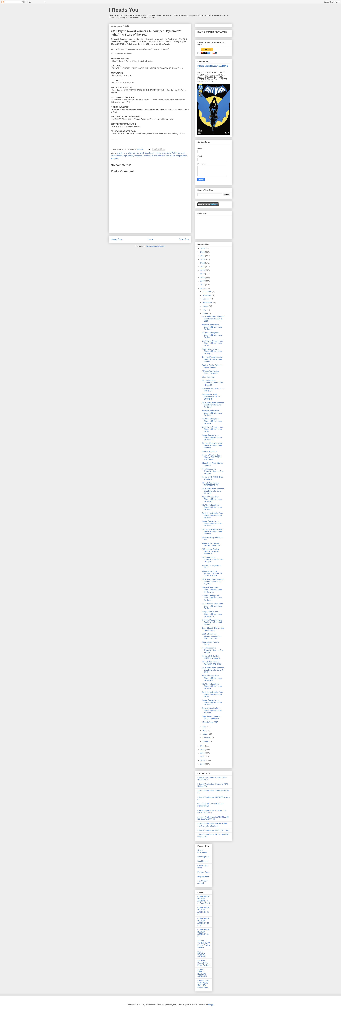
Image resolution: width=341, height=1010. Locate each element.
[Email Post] (149, 149)
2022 (202, 263)
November (207, 295)
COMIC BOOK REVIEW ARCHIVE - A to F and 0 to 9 (203, 899)
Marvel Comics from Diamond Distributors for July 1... (212, 327)
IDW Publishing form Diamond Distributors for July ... (212, 335)
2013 (202, 749)
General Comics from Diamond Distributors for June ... (212, 710)
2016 (202, 285)
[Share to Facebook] (161, 149)
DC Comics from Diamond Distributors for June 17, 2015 (213, 491)
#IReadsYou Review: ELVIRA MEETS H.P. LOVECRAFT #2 (213, 818)
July (204, 310)
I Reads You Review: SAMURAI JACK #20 (211, 663)
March (205, 734)
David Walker (172, 153)
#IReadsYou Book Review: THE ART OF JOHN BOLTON (212, 573)
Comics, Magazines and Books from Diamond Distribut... (212, 359)
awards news (122, 153)
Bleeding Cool (203, 857)
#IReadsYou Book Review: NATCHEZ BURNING (211, 396)
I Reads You (123, 10)
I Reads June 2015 (210, 722)
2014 (202, 746)
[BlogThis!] (156, 149)
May (205, 727)
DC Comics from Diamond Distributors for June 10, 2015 (213, 581)
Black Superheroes (147, 153)
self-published (181, 156)
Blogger (211, 1005)
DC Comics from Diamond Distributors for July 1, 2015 (213, 318)
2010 (202, 760)
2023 (202, 259)
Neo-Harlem (170, 156)
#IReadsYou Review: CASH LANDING (211, 372)
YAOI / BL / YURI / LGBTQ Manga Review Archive (203, 944)
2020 (202, 270)
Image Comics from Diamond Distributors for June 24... (212, 437)
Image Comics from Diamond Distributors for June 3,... (212, 702)
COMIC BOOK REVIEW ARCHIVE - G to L (203, 910)
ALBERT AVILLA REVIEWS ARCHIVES (202, 972)
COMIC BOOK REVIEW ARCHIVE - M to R (203, 921)
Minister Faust (203, 872)
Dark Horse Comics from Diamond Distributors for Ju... (212, 343)
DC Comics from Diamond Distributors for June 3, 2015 (213, 670)
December (207, 291)
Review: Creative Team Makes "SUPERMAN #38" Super (212, 457)
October (206, 299)
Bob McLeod (202, 861)
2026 (202, 248)
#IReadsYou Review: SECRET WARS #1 (211, 544)
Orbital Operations (202, 851)
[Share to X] (159, 149)
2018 (202, 277)
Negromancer (203, 876)
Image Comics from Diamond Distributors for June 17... (212, 523)
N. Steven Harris (158, 156)
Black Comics (133, 153)
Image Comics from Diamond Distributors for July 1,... (212, 351)
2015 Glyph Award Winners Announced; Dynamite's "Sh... (212, 636)
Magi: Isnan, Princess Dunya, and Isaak (211, 717)
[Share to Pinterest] (164, 149)
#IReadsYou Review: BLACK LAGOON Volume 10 (211, 551)
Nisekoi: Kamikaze (210, 451)
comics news (161, 153)
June (205, 313)
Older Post (184, 239)
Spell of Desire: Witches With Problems (212, 366)
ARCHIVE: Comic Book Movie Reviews (203, 963)
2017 (202, 281)
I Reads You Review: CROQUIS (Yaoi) (213, 830)
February (207, 738)
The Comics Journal (202, 882)
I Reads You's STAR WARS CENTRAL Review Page (203, 984)
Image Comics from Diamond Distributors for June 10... (212, 614)
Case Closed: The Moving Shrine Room (213, 629)
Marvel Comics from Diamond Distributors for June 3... (212, 678)
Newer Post (116, 239)
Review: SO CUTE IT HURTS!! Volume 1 (211, 657)
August (206, 306)
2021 (202, 267)
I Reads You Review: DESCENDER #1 (211, 484)
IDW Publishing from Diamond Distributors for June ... (212, 421)
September (207, 302)
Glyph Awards (128, 156)
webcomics (115, 159)
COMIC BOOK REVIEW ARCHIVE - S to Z (203, 933)
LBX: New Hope (208, 377)
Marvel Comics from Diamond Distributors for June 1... (212, 499)
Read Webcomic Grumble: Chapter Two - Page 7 (212, 650)
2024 (202, 256)
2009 (202, 764)
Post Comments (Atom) (155, 246)
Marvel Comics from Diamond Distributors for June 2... (212, 413)
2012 (202, 753)
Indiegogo (138, 156)
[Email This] (154, 149)
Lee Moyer (147, 156)
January (206, 741)
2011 (202, 757)
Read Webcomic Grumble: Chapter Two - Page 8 (212, 559)
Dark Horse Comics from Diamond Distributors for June (212, 515)
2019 (202, 274)
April (205, 730)
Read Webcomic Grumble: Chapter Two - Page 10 (212, 382)
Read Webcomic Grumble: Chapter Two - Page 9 (212, 471)
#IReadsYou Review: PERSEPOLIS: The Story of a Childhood (212, 825)
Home (150, 239)
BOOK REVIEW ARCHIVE (201, 954)
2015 (202, 288)
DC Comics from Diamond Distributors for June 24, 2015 (213, 405)
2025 (202, 252)
